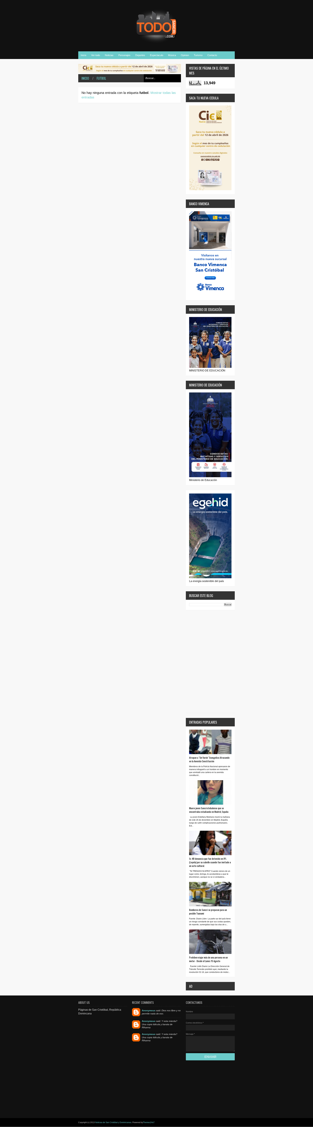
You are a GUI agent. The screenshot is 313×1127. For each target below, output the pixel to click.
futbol (101, 78)
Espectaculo (156, 55)
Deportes (140, 55)
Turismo (198, 55)
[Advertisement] (210, 664)
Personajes (124, 55)
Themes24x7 (149, 1122)
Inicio (83, 55)
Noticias (109, 55)
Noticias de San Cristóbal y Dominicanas (113, 1122)
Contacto (212, 55)
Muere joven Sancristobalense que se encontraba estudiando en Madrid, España (208, 809)
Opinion (185, 55)
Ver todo (95, 55)
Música (172, 55)
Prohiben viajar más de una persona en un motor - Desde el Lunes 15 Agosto (208, 959)
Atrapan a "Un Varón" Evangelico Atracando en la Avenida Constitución (209, 759)
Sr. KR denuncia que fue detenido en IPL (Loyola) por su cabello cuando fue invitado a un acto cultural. (210, 862)
